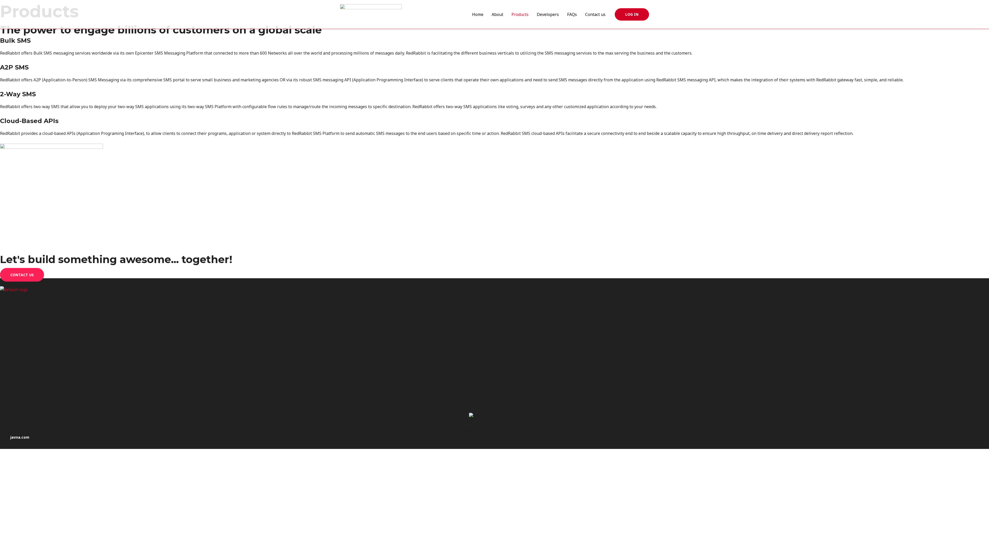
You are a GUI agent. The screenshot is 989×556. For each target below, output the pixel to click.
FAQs (572, 14)
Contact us (595, 14)
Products (519, 14)
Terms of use (36, 377)
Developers (548, 14)
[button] (632, 14)
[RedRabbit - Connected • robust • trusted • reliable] (371, 14)
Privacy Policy (37, 370)
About (497, 14)
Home (477, 14)
